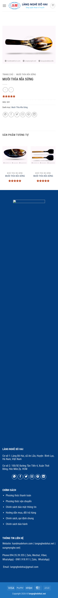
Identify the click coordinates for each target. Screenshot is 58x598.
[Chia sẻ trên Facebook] (11, 114)
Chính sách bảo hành (17, 524)
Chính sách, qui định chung (20, 518)
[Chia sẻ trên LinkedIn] (34, 114)
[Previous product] (11, 89)
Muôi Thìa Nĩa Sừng (26, 74)
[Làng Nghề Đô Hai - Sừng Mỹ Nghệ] (28, 5)
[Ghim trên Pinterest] (28, 114)
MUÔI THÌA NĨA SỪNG (15, 176)
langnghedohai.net (44, 543)
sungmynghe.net (11, 547)
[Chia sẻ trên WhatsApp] (5, 114)
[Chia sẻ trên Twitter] (17, 114)
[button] (4, 6)
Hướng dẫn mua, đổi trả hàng (21, 512)
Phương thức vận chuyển (19, 501)
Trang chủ (7, 74)
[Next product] (5, 89)
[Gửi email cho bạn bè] (22, 114)
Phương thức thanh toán (18, 495)
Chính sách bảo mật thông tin (21, 507)
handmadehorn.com (22, 543)
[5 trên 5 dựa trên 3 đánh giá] (29, 96)
